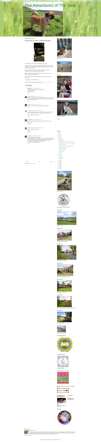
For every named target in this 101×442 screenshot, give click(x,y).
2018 (59, 136)
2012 (59, 165)
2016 (59, 160)
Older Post (51, 161)
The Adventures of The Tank (50, 5)
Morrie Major (30, 135)
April (59, 154)
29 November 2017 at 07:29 (38, 96)
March (60, 155)
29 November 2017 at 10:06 (38, 110)
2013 (59, 164)
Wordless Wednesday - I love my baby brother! (66, 145)
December (60, 139)
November (60, 140)
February (60, 157)
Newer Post (27, 161)
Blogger (59, 439)
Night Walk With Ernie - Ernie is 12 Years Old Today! (67, 143)
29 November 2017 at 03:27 (36, 88)
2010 (59, 168)
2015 (59, 161)
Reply (28, 101)
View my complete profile (28, 435)
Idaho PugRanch (30, 119)
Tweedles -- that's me (31, 127)
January (60, 158)
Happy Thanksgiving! (62, 144)
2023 (59, 132)
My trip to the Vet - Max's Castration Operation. (66, 141)
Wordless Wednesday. (62, 148)
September (60, 151)
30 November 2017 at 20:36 (36, 135)
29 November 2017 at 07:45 (36, 104)
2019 (59, 135)
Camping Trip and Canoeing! (63, 147)
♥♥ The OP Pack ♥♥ (31, 110)
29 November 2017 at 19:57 (37, 119)
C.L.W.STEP (29, 104)
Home (39, 161)
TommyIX (52, 439)
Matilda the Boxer (30, 96)
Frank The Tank (33, 430)
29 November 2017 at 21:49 (39, 127)
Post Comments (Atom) (32, 163)
